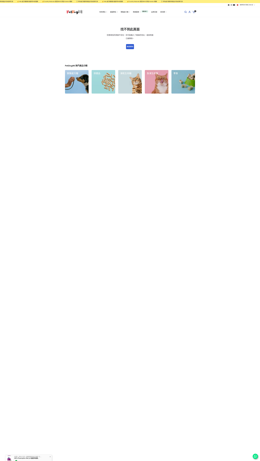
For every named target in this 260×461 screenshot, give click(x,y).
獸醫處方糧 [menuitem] (124, 12)
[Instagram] (231, 5)
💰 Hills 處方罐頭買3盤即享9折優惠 (19, 1)
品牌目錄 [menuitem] (154, 12)
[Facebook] (228, 5)
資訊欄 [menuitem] (162, 12)
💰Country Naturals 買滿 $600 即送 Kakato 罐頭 (49, 1)
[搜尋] (186, 12)
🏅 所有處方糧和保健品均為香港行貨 (78, 1)
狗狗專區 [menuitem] (102, 12)
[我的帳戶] (190, 12)
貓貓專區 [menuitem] (113, 12)
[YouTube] (234, 5)
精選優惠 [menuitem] (136, 12)
